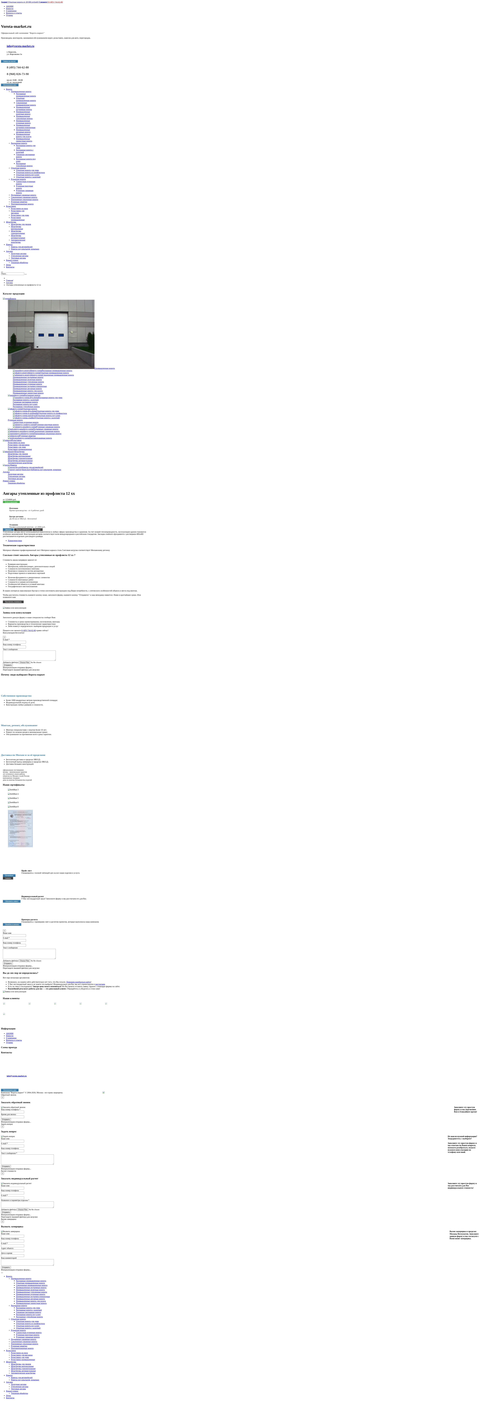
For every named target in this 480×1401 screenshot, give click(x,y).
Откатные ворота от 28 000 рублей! (32, 2)
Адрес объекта (7, 1248)
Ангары (9, 283)
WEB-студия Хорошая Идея (90, 1093)
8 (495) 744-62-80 (28, 630)
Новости (9, 9)
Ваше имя (7, 933)
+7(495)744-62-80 (23, 597)
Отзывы (9, 15)
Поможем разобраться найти (78, 982)
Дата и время (6, 1253)
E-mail (6, 640)
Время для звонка (8, 1114)
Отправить (8, 665)
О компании (11, 11)
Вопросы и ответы (14, 13)
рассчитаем (100, 984)
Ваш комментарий (9, 1258)
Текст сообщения (10, 649)
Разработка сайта (70, 1093)
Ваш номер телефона (12, 644)
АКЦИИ (9, 6)
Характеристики (15, 541)
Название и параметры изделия (15, 1200)
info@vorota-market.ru (20, 46)
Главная (9, 280)
